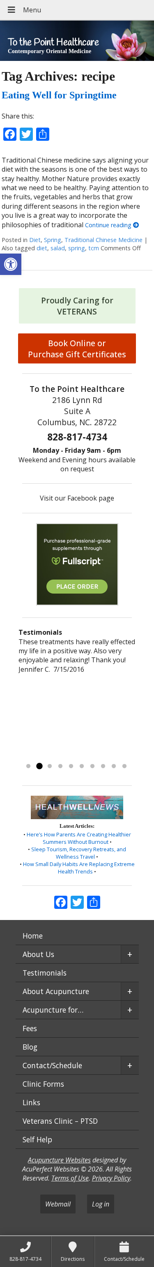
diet (42, 248)
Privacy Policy (111, 1178)
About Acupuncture (56, 991)
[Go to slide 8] (103, 766)
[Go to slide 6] (82, 766)
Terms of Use (70, 1178)
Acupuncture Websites (59, 1160)
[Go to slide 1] (28, 766)
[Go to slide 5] (71, 766)
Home (33, 936)
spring (76, 248)
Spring (52, 240)
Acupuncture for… (53, 1010)
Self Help (37, 1139)
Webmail (58, 1204)
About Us (38, 954)
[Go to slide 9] (114, 766)
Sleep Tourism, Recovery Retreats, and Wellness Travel (78, 852)
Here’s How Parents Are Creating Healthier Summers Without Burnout (79, 838)
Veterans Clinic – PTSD (60, 1121)
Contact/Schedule (52, 1065)
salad (58, 248)
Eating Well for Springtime (59, 95)
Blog (30, 1047)
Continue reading (109, 225)
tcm (93, 248)
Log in (100, 1204)
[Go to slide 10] (124, 766)
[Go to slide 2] (39, 766)
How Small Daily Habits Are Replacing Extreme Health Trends (79, 867)
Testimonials (45, 973)
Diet (35, 240)
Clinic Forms (43, 1084)
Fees (30, 1028)
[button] (10, 264)
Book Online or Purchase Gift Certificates (77, 349)
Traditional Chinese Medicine (103, 240)
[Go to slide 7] (92, 766)
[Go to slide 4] (60, 766)
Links (31, 1102)
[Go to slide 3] (50, 766)
